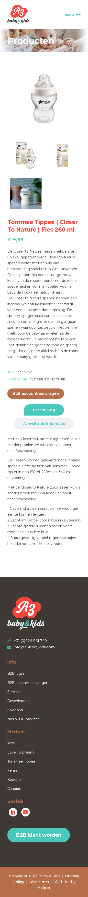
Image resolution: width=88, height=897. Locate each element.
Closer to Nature (47, 379)
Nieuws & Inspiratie (23, 719)
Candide (14, 788)
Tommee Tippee (21, 761)
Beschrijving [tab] (44, 410)
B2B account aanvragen (35, 393)
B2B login (15, 673)
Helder (44, 887)
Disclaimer (39, 881)
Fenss (12, 770)
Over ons (15, 710)
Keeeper (14, 779)
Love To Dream (20, 752)
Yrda (11, 743)
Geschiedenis (18, 701)
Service (13, 692)
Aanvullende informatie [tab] (44, 423)
